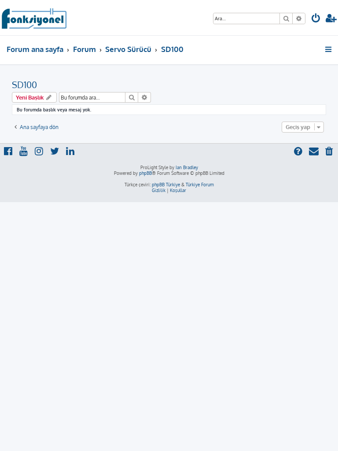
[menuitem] (316, 19)
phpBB (145, 173)
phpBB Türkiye (166, 184)
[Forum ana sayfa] (33, 17)
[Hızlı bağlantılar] (329, 49)
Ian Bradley (187, 167)
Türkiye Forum (200, 184)
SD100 (24, 84)
